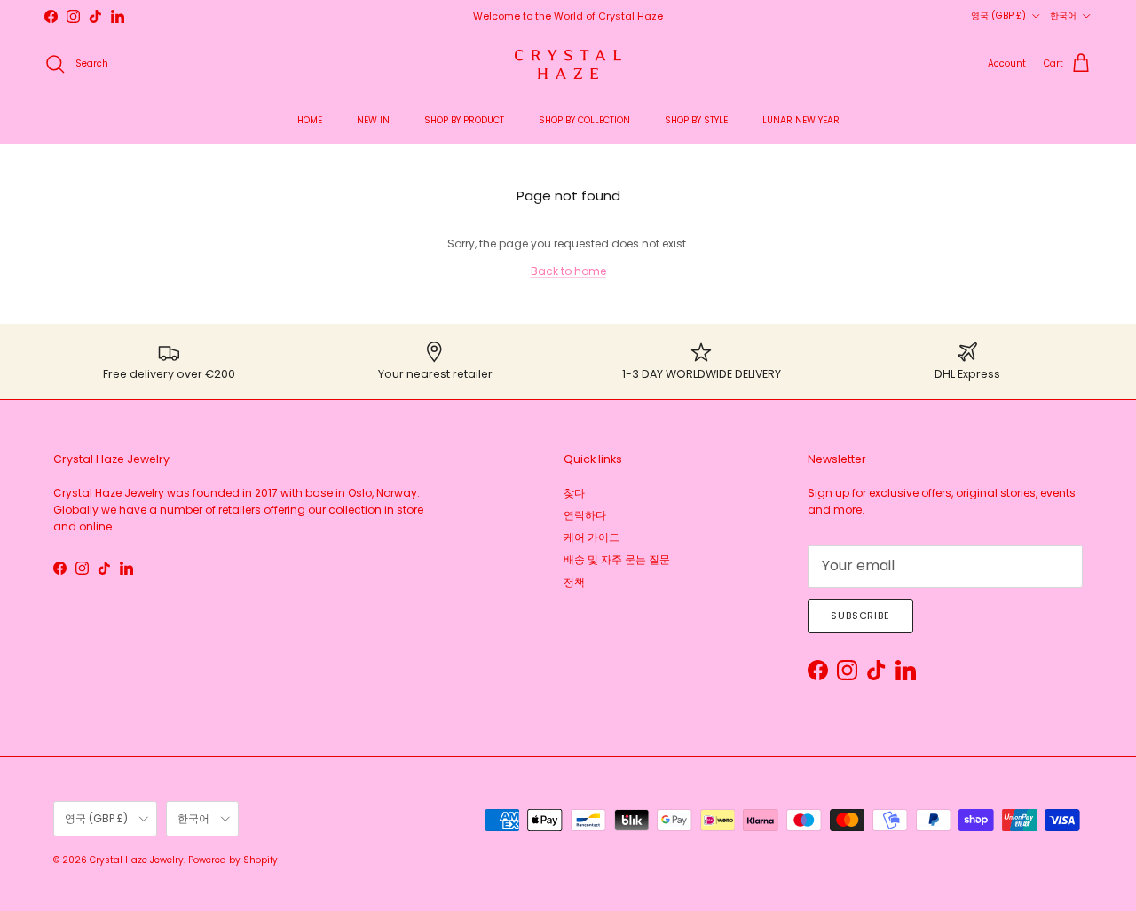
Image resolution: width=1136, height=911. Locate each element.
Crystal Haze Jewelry (137, 860)
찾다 (574, 492)
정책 (574, 582)
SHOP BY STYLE (696, 120)
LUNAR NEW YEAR (801, 120)
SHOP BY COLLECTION (584, 120)
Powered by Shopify (233, 860)
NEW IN (373, 120)
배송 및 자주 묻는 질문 (617, 559)
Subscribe (860, 616)
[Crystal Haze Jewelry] (568, 64)
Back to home (568, 271)
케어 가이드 (591, 537)
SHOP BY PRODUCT (464, 120)
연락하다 (585, 514)
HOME (309, 120)
